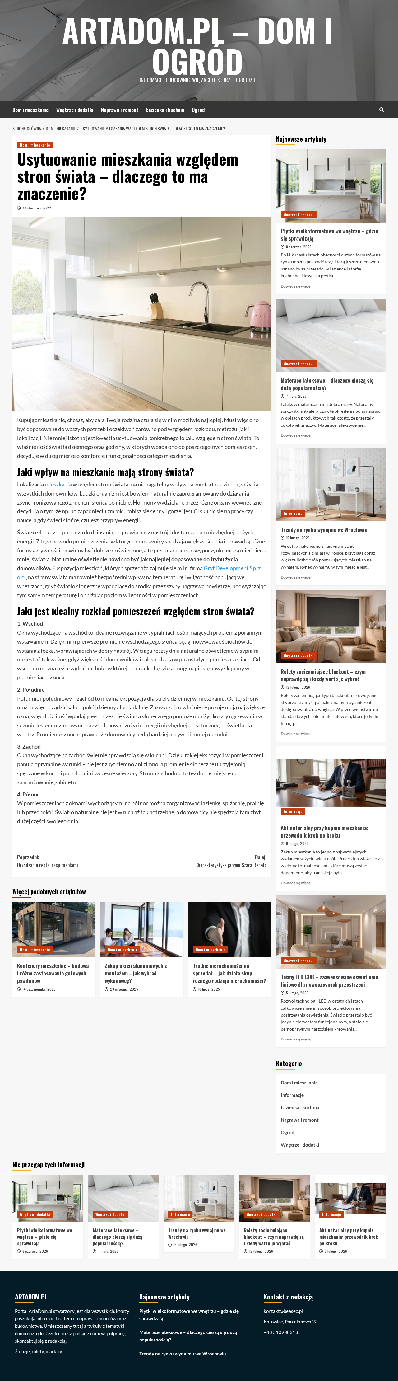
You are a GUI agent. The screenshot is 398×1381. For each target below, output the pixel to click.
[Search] (382, 109)
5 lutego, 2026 (297, 992)
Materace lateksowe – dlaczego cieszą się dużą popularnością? (327, 384)
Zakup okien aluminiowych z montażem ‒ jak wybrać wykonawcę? (136, 973)
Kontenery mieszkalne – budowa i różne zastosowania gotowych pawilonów (53, 973)
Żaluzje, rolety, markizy (38, 1351)
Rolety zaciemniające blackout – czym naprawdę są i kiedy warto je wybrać (323, 675)
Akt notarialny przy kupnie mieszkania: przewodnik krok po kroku (324, 831)
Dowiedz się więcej (296, 286)
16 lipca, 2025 (209, 989)
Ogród (198, 110)
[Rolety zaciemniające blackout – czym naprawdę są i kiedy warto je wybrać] (331, 626)
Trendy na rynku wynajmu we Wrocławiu (324, 529)
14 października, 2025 (39, 989)
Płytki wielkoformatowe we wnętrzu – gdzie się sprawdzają (329, 234)
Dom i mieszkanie (30, 110)
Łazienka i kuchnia (165, 110)
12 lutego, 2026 (298, 687)
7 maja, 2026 (296, 396)
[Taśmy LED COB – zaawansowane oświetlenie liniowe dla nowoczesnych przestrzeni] (331, 932)
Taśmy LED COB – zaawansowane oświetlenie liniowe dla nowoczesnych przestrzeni (329, 980)
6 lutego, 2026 (297, 843)
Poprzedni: (47, 861)
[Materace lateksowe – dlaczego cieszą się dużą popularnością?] (331, 335)
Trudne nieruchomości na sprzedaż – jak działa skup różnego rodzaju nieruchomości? (229, 973)
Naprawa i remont (119, 110)
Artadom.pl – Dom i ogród (197, 45)
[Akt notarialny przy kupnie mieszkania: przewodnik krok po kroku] (331, 783)
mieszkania (58, 484)
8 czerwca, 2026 (299, 246)
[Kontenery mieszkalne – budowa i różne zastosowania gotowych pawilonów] (53, 929)
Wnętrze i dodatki (74, 110)
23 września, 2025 (124, 989)
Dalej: (230, 861)
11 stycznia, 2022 (36, 208)
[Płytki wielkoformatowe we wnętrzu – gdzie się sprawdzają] (331, 186)
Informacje (293, 513)
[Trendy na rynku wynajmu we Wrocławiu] (331, 484)
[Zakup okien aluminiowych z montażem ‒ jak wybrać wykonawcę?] (141, 929)
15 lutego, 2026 (298, 537)
